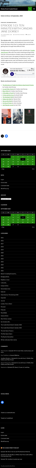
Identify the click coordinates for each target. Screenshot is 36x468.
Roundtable (4, 312)
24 (23, 164)
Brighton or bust (5, 279)
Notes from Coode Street (9, 9)
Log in (2, 179)
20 (3, 164)
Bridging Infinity (5, 276)
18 (27, 161)
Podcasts (3, 22)
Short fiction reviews (6, 318)
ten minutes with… (5, 321)
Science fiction (4, 315)
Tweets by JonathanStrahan (8, 412)
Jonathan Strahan (19, 34)
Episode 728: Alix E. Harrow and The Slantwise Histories (15, 451)
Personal (3, 306)
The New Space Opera (6, 334)
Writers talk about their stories (9, 340)
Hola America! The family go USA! (10, 294)
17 (23, 161)
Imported (3, 297)
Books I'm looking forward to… (9, 273)
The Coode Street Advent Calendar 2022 (11, 324)
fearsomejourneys (5, 288)
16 (18, 161)
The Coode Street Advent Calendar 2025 (11, 327)
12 (32, 159)
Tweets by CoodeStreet (7, 418)
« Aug (2, 169)
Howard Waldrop (14, 355)
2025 (2, 267)
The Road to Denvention (7, 337)
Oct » (33, 169)
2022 (2, 258)
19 (32, 161)
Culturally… (4, 282)
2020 (2, 252)
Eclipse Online (4, 285)
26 (32, 164)
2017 (2, 243)
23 (18, 164)
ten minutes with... (12, 22)
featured (3, 291)
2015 (2, 237)
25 (27, 164)
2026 (2, 270)
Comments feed (5, 185)
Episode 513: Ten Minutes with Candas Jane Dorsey (16, 28)
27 (3, 166)
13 (3, 161)
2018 (2, 246)
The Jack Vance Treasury (7, 330)
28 (8, 166)
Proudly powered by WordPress (8, 466)
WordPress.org (5, 188)
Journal (3, 300)
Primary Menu (34, 9)
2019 (2, 249)
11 (27, 159)
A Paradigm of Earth (8, 93)
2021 (2, 255)
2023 (2, 261)
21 (8, 164)
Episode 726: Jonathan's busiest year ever (11, 459)
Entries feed (4, 182)
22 (13, 164)
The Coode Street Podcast (10, 448)
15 (13, 161)
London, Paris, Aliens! (6, 303)
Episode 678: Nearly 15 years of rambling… (19, 367)
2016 (2, 240)
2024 (2, 264)
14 (8, 161)
